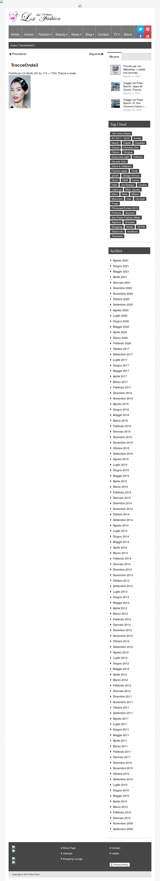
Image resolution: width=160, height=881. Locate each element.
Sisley (129, 227)
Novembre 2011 (123, 702)
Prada (115, 203)
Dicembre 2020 (122, 288)
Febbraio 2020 (122, 343)
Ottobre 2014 (121, 514)
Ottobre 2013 (121, 580)
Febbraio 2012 (122, 685)
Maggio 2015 (121, 476)
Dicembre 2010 (122, 763)
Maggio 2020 (121, 327)
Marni (115, 194)
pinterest (147, 31)
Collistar (137, 157)
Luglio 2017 (120, 360)
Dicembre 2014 (122, 503)
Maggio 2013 (121, 603)
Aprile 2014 (120, 547)
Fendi (134, 171)
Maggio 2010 (121, 796)
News (75, 34)
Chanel (115, 147)
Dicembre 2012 (122, 630)
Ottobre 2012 (121, 641)
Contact (103, 34)
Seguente (95, 54)
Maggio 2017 (121, 371)
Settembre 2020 (123, 304)
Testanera (117, 236)
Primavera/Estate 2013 (125, 208)
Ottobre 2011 (121, 707)
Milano (135, 194)
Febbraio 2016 (122, 426)
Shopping (117, 227)
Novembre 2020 (123, 293)
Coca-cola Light (120, 157)
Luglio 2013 (120, 591)
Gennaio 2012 (122, 691)
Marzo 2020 (120, 338)
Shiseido (130, 222)
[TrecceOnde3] (20, 107)
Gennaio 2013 (122, 625)
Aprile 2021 (120, 277)
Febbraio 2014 (122, 558)
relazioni (130, 213)
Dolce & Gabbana (122, 166)
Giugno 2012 (121, 663)
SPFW (141, 227)
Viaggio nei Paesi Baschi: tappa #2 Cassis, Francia (133, 86)
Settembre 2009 (123, 829)
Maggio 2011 (121, 735)
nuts (129, 199)
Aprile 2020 (120, 332)
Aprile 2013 (120, 608)
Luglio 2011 (120, 724)
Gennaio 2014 (122, 564)
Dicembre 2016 (122, 393)
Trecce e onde (67, 73)
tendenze (132, 231)
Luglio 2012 (120, 658)
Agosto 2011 (121, 718)
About (128, 34)
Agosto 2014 (121, 525)
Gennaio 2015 (122, 498)
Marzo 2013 (120, 613)
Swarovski (117, 231)
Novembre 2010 (123, 768)
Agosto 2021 (121, 260)
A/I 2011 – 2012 (121, 138)
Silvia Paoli (69, 848)
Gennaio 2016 (122, 431)
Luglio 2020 (120, 315)
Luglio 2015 (120, 465)
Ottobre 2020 (121, 299)
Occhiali (140, 199)
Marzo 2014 (120, 553)
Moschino (117, 199)
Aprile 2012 (120, 674)
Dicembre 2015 (122, 437)
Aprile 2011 (120, 740)
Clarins (115, 152)
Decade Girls (119, 161)
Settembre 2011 (123, 713)
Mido (124, 194)
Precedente (19, 54)
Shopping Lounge (72, 859)
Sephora (116, 222)
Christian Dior (131, 147)
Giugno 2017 (121, 365)
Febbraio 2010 (122, 812)
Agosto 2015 (121, 459)
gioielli (115, 175)
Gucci (115, 180)
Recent (114, 57)
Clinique (128, 152)
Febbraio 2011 (122, 751)
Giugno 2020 (121, 321)
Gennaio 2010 (122, 818)
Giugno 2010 (121, 790)
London (143, 185)
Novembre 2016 (123, 398)
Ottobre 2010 (121, 774)
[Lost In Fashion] (36, 21)
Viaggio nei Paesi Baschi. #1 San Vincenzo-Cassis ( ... (135, 103)
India (114, 185)
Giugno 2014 (121, 536)
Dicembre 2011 (122, 696)
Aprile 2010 (120, 801)
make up (116, 189)
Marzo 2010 (120, 807)
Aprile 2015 (120, 481)
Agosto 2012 (121, 652)
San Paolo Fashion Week (126, 217)
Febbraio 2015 (122, 492)
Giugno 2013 (121, 597)
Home (15, 34)
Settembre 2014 (123, 520)
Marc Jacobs (132, 189)
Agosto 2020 (121, 310)
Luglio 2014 (120, 531)
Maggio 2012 (121, 669)
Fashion (44, 34)
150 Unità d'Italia (121, 133)
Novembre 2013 (123, 575)
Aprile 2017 (120, 376)
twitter (140, 31)
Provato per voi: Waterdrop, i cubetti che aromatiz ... (134, 69)
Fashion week (119, 171)
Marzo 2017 (120, 382)
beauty (115, 143)
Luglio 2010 (120, 785)
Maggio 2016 (121, 415)
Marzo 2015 (120, 487)
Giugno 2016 (121, 409)
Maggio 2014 (121, 542)
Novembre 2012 (123, 636)
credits (115, 853)
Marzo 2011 (120, 746)
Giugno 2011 (121, 729)
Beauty (60, 34)
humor (135, 180)
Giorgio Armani (131, 175)
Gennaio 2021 (122, 282)
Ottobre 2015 (121, 448)
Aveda (137, 138)
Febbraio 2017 (122, 387)
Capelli (127, 143)
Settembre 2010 (123, 779)
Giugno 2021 (121, 266)
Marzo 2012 (120, 680)
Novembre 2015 (123, 442)
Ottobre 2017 (121, 349)
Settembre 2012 (123, 647)
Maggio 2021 (121, 271)
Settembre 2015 (123, 453)
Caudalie (140, 143)
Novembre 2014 (123, 509)
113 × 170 (49, 73)
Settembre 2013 (123, 586)
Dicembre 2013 (122, 569)
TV (116, 34)
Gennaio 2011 (122, 757)
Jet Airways (127, 185)
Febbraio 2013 (122, 619)
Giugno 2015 (121, 470)
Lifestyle (67, 853)
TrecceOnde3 (26, 45)
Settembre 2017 (123, 354)
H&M (125, 180)
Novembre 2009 (123, 823)
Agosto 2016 (121, 404)
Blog (88, 34)
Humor (29, 34)
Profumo (116, 213)
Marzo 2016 (120, 420)
